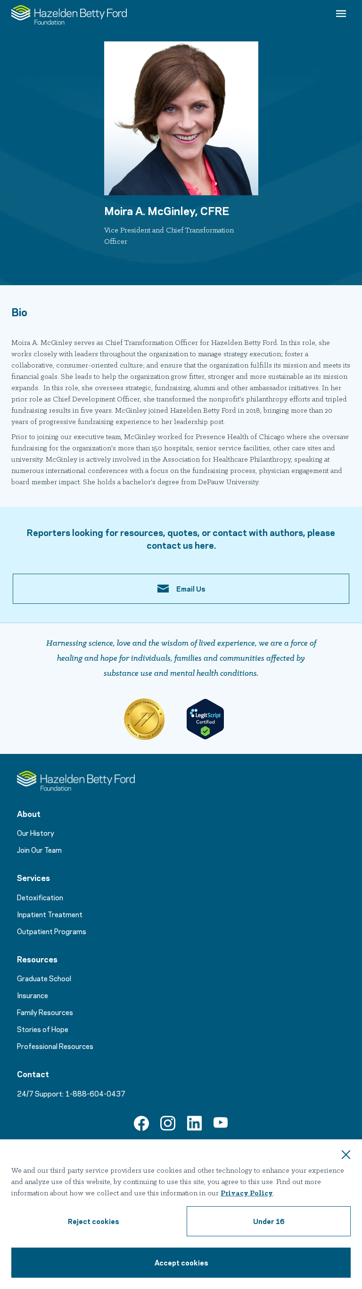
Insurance (32, 995)
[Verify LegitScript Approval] (205, 719)
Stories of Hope (42, 1029)
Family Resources (45, 1012)
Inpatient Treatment (49, 914)
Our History (35, 832)
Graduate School (44, 978)
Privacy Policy (247, 1193)
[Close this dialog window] (345, 1156)
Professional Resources (55, 1046)
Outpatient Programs (51, 931)
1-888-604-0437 (95, 1093)
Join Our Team (39, 849)
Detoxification (40, 897)
